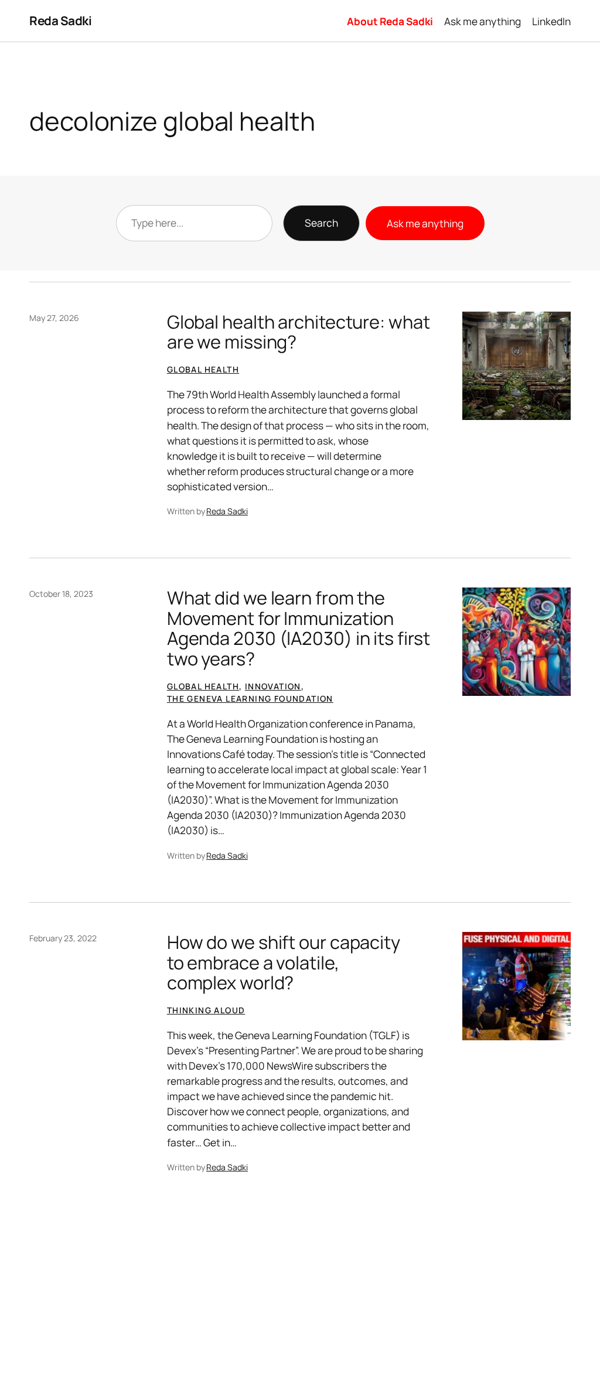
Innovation (273, 686)
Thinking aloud (206, 1010)
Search (321, 223)
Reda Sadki (60, 20)
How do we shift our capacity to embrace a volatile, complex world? (283, 962)
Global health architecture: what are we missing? (298, 332)
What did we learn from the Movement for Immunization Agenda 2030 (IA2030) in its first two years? (298, 628)
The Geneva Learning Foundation (250, 698)
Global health (203, 369)
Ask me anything (425, 223)
